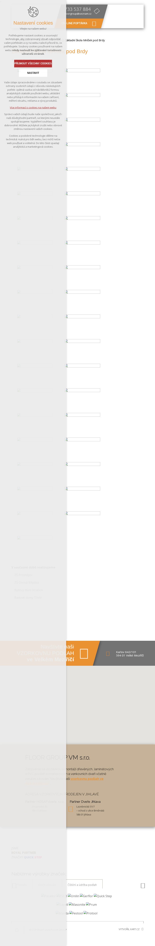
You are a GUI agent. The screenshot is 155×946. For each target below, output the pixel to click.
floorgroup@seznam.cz (78, 13)
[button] (77, 702)
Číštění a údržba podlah (82, 885)
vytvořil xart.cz (129, 929)
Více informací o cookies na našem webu (33, 107)
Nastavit (33, 73)
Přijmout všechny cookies (33, 63)
